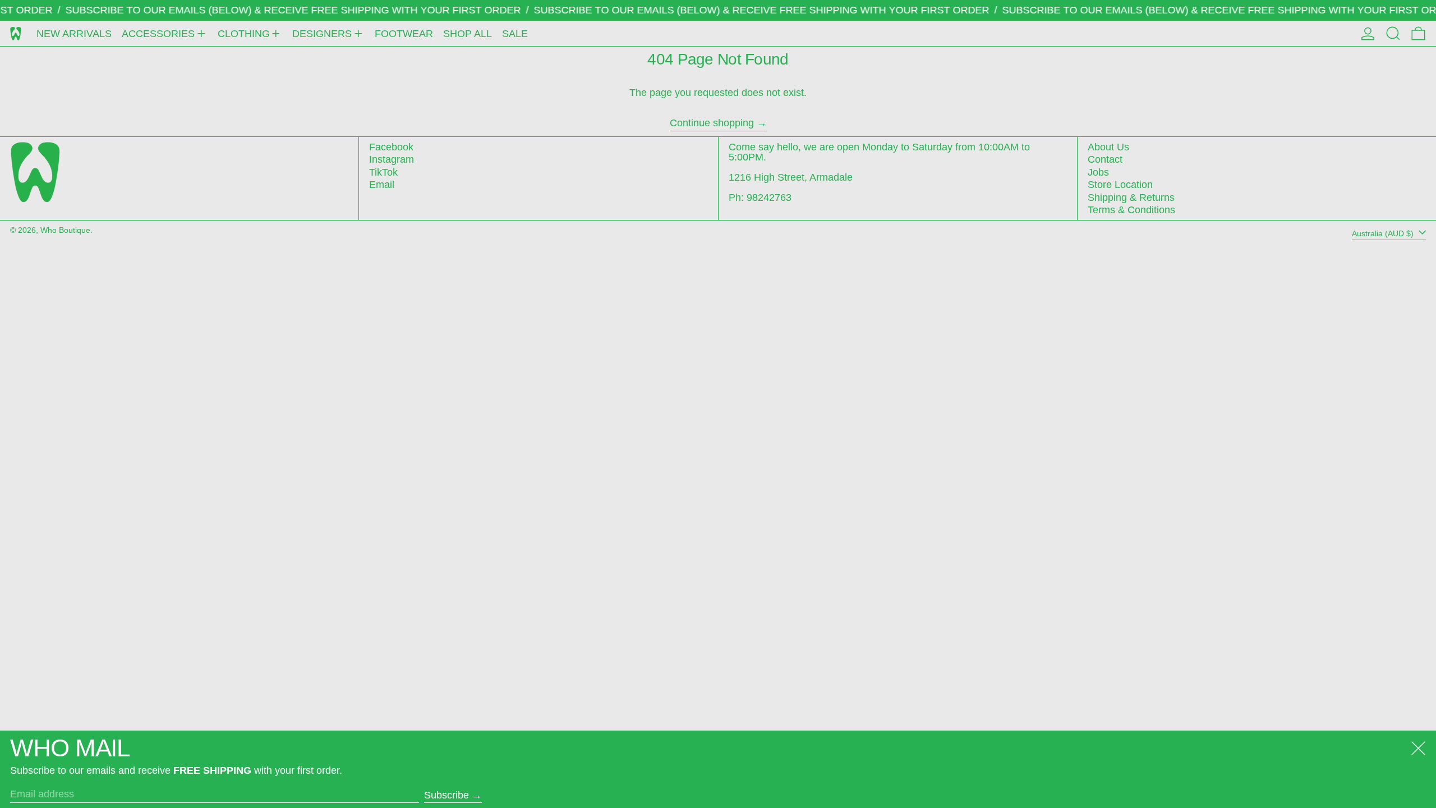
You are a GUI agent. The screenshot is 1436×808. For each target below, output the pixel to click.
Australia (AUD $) (1384, 232)
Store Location (1120, 184)
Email (381, 185)
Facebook (391, 147)
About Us (1108, 147)
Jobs (1098, 172)
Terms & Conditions (1131, 209)
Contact (1105, 159)
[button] (1393, 33)
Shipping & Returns (1131, 197)
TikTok (383, 172)
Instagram (391, 159)
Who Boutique (65, 230)
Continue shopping (712, 123)
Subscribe (446, 795)
